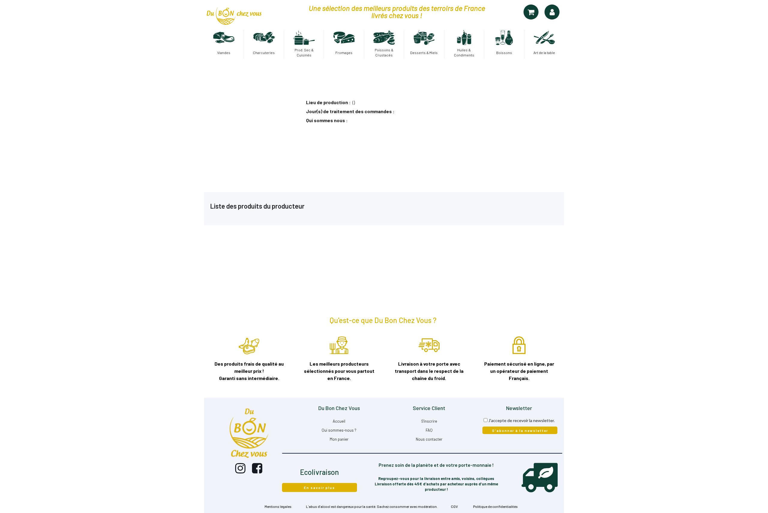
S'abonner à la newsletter (520, 430)
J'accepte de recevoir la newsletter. (521, 420)
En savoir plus (319, 487)
